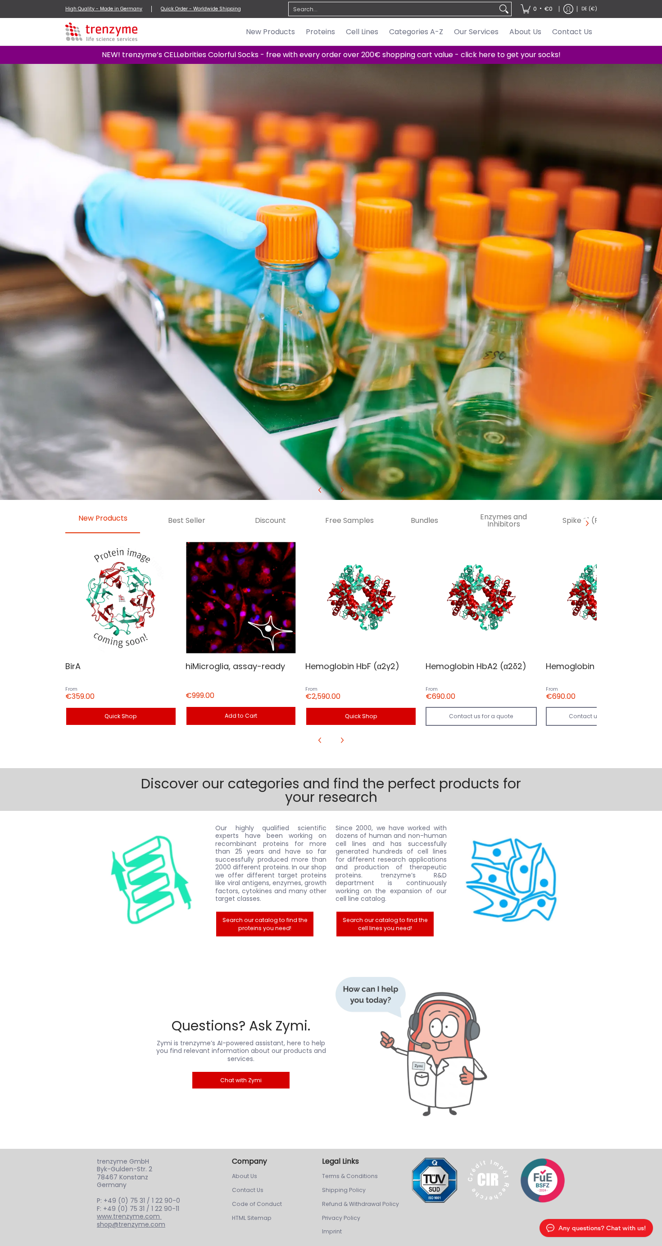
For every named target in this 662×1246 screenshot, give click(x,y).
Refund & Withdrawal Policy (360, 1204)
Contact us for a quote (481, 716)
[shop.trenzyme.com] (101, 31)
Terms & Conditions (350, 1176)
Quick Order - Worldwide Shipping (201, 8)
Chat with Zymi (241, 1080)
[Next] (342, 490)
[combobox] (393, 9)
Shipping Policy (344, 1190)
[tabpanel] (331, 644)
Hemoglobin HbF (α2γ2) (352, 666)
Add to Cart (241, 716)
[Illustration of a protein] (151, 880)
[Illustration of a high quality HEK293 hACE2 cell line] (511, 880)
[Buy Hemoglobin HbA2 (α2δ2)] (481, 597)
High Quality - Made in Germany (103, 8)
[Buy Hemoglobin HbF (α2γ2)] (361, 597)
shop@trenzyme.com (131, 1224)
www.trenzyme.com (129, 1216)
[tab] (102, 521)
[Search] (504, 9)
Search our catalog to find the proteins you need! (265, 924)
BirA (73, 666)
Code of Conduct (257, 1204)
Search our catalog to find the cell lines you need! (385, 924)
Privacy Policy (341, 1218)
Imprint (332, 1231)
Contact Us (247, 1190)
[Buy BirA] (121, 597)
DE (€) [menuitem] (589, 8)
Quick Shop (120, 716)
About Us (244, 1176)
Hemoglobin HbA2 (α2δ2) (476, 666)
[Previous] (320, 490)
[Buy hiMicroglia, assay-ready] (241, 597)
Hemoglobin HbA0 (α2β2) (596, 666)
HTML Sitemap (252, 1218)
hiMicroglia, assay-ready (235, 666)
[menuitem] (536, 9)
